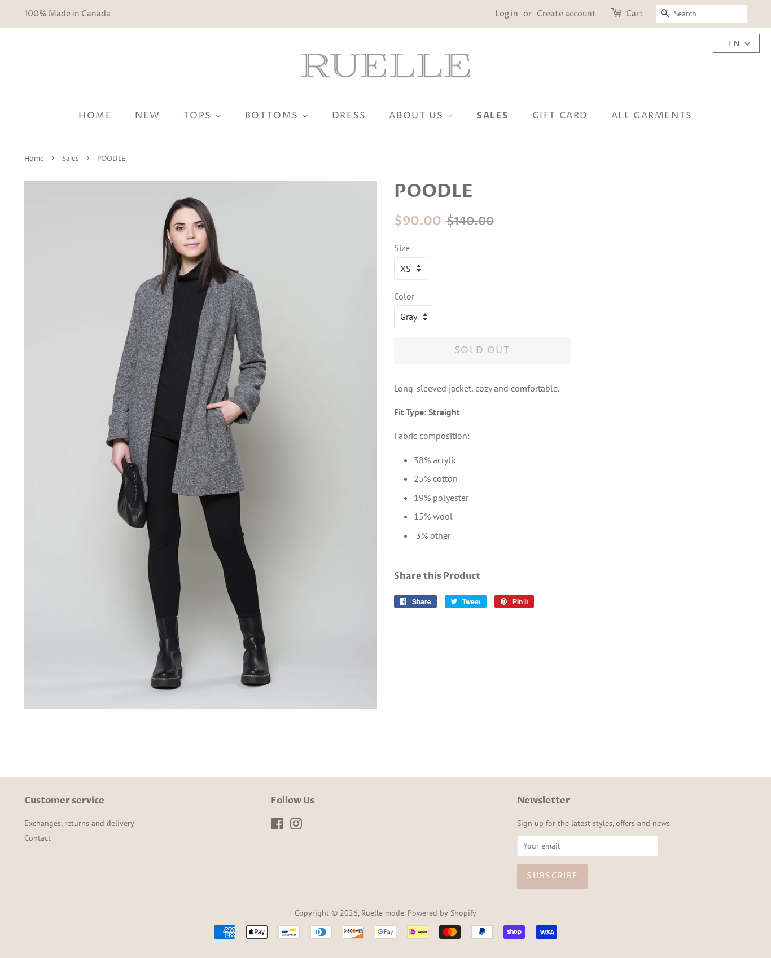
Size (402, 247)
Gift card (560, 115)
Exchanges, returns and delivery (79, 823)
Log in (506, 13)
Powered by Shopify (442, 913)
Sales (492, 115)
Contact (37, 838)
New (147, 115)
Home (95, 115)
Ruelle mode (382, 913)
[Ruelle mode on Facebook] (277, 826)
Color (404, 296)
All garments (652, 115)
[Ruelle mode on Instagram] (296, 826)
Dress (349, 115)
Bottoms (273, 115)
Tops (199, 115)
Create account (566, 13)
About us (417, 115)
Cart (634, 13)
